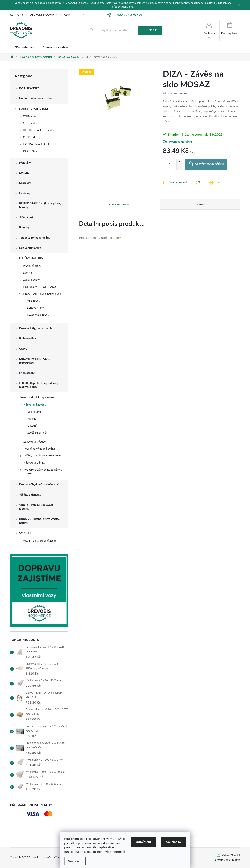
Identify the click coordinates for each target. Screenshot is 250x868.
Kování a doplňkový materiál (37, 397)
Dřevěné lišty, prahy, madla (36, 328)
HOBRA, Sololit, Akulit (36, 144)
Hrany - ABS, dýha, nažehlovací (42, 294)
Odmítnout (143, 842)
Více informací (115, 852)
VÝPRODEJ (26, 533)
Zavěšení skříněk (37, 433)
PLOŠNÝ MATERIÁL (31, 258)
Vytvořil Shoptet (231, 855)
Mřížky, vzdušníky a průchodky (42, 455)
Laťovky (24, 173)
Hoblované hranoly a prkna (36, 98)
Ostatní (31, 426)
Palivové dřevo (28, 338)
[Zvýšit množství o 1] (179, 161)
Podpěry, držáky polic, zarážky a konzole (42, 471)
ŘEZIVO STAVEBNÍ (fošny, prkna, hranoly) (40, 205)
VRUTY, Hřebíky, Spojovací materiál (36, 507)
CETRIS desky (31, 137)
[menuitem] (24, 47)
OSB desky (30, 116)
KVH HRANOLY (29, 88)
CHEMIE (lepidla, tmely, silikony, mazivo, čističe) (39, 385)
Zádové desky (31, 280)
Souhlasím (173, 842)
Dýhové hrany (35, 308)
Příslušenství (27, 373)
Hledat (150, 30)
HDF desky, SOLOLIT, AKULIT (41, 287)
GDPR (67, 15)
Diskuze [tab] (200, 204)
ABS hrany (33, 301)
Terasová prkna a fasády (34, 238)
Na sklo (31, 419)
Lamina (27, 273)
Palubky (24, 227)
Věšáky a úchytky (30, 495)
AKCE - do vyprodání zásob (40, 541)
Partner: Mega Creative (227, 860)
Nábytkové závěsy (34, 405)
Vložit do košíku (209, 164)
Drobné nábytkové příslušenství (39, 484)
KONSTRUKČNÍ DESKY (33, 109)
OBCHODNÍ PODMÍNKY (44, 15)
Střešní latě (26, 217)
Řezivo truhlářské (30, 248)
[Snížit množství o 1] (179, 167)
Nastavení (75, 861)
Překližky (25, 162)
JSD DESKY (30, 151)
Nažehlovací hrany (38, 315)
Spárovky (25, 183)
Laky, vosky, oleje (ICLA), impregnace (34, 361)
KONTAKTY (16, 15)
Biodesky (25, 193)
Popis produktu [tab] (119, 204)
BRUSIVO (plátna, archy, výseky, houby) (39, 521)
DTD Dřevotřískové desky (38, 130)
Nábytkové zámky (34, 463)
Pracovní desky (32, 266)
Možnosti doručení (180, 142)
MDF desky (30, 123)
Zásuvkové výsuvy (34, 442)
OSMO (23, 348)
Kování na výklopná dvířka (39, 449)
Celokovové (34, 412)
